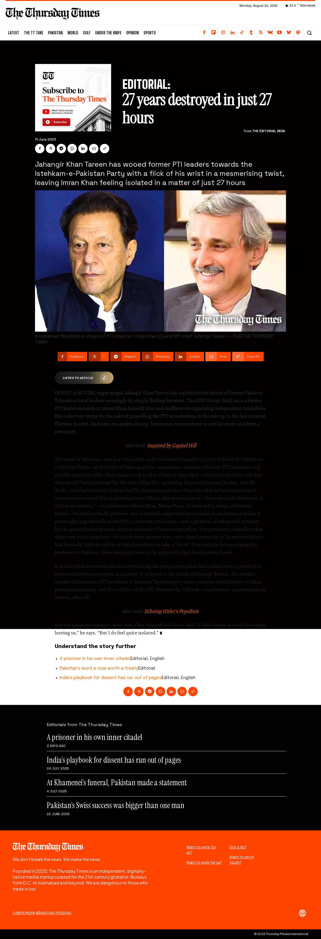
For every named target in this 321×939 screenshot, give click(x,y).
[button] (309, 33)
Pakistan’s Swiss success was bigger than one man (115, 805)
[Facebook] (204, 32)
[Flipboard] (213, 32)
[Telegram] (61, 148)
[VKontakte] (270, 32)
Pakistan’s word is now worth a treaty (99, 668)
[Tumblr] (251, 32)
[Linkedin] (232, 32)
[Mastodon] (298, 32)
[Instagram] (223, 32)
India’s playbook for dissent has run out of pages (111, 678)
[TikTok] (242, 32)
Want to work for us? (204, 862)
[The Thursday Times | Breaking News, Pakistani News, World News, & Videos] (53, 13)
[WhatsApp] (72, 148)
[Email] (93, 148)
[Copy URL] (104, 148)
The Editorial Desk (268, 131)
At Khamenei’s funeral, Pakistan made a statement (117, 782)
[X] (260, 32)
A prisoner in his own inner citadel (95, 659)
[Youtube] (279, 32)
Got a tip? (238, 847)
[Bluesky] (289, 32)
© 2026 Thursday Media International (281, 934)
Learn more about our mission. (42, 912)
